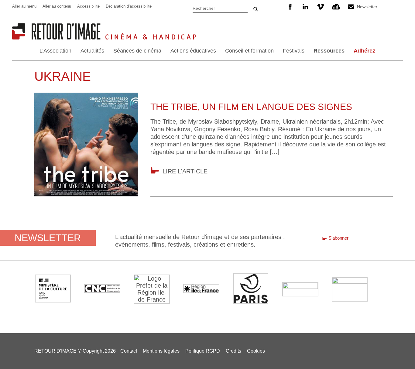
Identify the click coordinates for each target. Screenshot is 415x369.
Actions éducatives (193, 51)
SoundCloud (335, 6)
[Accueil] (58, 37)
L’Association (55, 51)
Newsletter (367, 6)
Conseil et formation (249, 51)
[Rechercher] (220, 7)
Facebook (290, 6)
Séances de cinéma (137, 51)
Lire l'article (185, 171)
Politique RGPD (202, 351)
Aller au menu (24, 6)
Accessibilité (88, 6)
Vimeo (320, 6)
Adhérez (364, 51)
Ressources (329, 51)
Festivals (293, 51)
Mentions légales (161, 351)
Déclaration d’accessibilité (129, 6)
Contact (128, 351)
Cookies (256, 351)
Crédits (233, 351)
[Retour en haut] (400, 354)
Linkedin (305, 6)
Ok (255, 9)
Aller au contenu (57, 6)
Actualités (92, 51)
